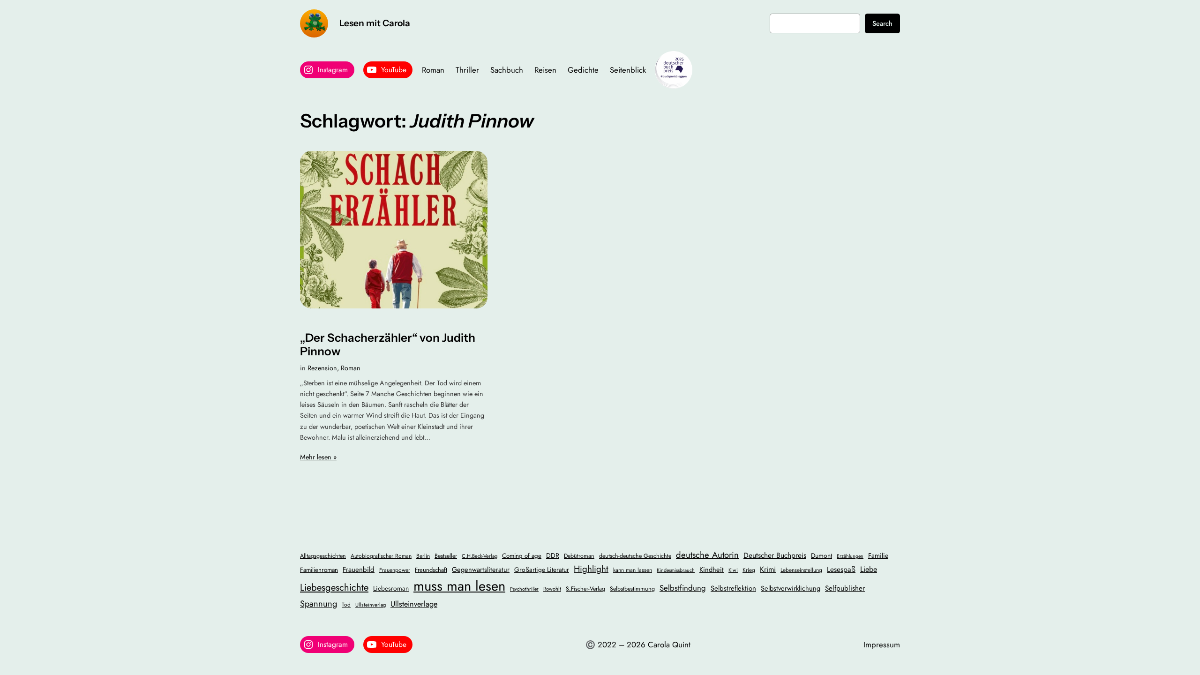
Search (882, 23)
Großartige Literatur (541, 569)
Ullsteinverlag (370, 604)
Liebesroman (391, 588)
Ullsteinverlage (413, 604)
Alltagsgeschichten (323, 556)
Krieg (748, 570)
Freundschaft (431, 569)
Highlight (591, 568)
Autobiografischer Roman (381, 556)
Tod (346, 604)
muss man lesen (459, 586)
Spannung (318, 603)
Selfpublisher (845, 588)
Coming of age (521, 555)
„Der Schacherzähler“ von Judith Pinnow (387, 344)
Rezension (322, 368)
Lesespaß (841, 569)
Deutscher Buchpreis (774, 555)
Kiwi (733, 570)
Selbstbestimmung (632, 589)
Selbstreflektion (733, 588)
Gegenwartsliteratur (481, 569)
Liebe (868, 569)
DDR (552, 555)
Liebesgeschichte (334, 587)
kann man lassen (632, 570)
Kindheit (711, 569)
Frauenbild (359, 569)
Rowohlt (552, 588)
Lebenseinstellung (801, 570)
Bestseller (446, 556)
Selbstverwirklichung (790, 588)
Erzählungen (850, 556)
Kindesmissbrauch (676, 570)
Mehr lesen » (318, 457)
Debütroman (579, 556)
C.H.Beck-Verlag (479, 556)
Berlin (423, 556)
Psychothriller (524, 588)
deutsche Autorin (707, 554)
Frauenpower (394, 570)
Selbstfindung (683, 587)
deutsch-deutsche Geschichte (635, 556)
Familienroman (319, 569)
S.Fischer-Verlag (585, 589)
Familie (878, 555)
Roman (350, 368)
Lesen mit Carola (374, 23)
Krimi (768, 569)
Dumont (821, 555)
